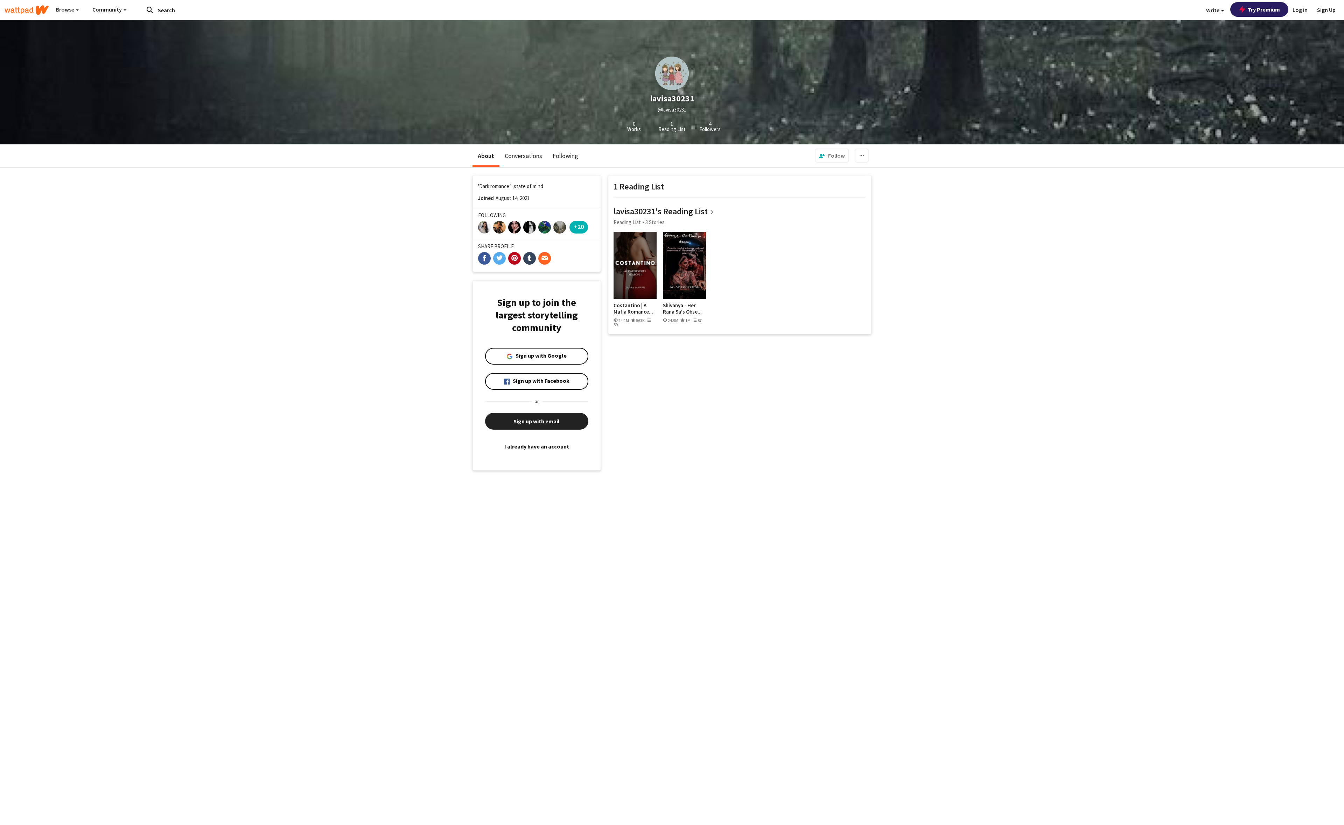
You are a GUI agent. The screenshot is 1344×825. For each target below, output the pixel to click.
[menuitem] (832, 156)
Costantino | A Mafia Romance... (633, 308)
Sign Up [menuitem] (1326, 9)
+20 (579, 227)
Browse (65, 9)
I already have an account (536, 446)
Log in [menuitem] (1300, 9)
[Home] (27, 10)
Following (565, 156)
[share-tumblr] (529, 258)
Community (107, 9)
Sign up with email (536, 421)
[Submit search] (149, 9)
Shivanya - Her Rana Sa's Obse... (682, 308)
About (486, 156)
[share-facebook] (484, 258)
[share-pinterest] (514, 258)
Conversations (523, 156)
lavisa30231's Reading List (661, 211)
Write (1213, 10)
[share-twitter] (499, 258)
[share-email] (544, 258)
